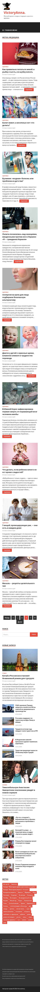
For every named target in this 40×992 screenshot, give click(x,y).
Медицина (28, 892)
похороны (27, 911)
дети (30, 906)
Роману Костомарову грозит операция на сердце (25, 842)
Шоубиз (4, 784)
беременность (31, 903)
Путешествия (28, 900)
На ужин (5, 900)
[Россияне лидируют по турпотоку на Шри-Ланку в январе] (8, 725)
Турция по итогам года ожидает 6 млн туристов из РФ (26, 730)
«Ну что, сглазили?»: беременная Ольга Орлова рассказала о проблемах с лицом (25, 820)
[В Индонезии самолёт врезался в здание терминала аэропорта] (8, 746)
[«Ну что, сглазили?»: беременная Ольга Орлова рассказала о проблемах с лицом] (8, 824)
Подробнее (29, 89)
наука (28, 909)
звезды (5, 909)
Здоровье (5, 66)
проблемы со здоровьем (10, 914)
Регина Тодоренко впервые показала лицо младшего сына (25, 866)
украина (30, 920)
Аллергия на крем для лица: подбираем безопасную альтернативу (15, 297)
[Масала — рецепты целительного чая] (20, 568)
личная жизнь (20, 909)
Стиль (5, 903)
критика (11, 909)
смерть (30, 917)
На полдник (13, 898)
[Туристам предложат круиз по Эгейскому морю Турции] (8, 757)
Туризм (23, 903)
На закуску (30, 895)
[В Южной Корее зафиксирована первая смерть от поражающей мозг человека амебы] (20, 394)
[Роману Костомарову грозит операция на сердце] (8, 848)
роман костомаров (9, 917)
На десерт (14, 895)
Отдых (4, 673)
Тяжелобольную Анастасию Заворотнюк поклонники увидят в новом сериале (18, 790)
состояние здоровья (9, 920)
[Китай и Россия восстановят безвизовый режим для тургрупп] (20, 671)
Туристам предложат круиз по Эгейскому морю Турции (26, 751)
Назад (7, 618)
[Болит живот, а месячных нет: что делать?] (20, 108)
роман (29, 914)
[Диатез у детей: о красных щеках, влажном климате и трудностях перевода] (20, 338)
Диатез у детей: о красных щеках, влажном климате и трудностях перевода (18, 355)
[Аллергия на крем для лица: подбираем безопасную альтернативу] (20, 280)
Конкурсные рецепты (9, 892)
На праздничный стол (25, 898)
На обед (5, 898)
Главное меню (11, 30)
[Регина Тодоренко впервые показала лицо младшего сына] (8, 871)
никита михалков (8, 911)
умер (4, 922)
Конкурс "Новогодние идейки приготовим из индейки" (19, 887)
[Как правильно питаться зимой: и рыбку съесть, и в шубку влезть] (20, 54)
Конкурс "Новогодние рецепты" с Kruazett (16, 889)
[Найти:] (20, 634)
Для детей (6, 884)
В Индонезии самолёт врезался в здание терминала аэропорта (26, 741)
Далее (20, 622)
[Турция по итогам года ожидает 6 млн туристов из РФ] (8, 736)
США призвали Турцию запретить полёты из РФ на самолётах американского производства (25, 708)
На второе (6, 895)
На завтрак (22, 895)
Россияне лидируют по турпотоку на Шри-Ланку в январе (25, 720)
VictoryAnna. (14, 12)
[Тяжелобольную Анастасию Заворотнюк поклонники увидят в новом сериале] (20, 783)
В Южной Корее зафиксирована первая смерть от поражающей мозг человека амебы (19, 411)
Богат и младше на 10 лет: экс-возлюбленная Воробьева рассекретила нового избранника (26, 854)
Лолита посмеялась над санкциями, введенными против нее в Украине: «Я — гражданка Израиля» (19, 236)
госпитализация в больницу (18, 906)
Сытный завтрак (14, 903)
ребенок (22, 914)
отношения (18, 911)
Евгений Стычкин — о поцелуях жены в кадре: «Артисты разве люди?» (24, 832)
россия (18, 917)
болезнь (5, 906)
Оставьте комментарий (8, 74)
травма (24, 920)
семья (24, 917)
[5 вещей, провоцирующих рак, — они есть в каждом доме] (20, 510)
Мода (34, 892)
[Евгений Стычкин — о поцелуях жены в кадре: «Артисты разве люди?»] (8, 837)
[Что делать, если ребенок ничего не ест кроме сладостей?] (20, 455)
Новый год (13, 900)
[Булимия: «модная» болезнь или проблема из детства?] (20, 163)
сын (18, 920)
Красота (20, 892)
